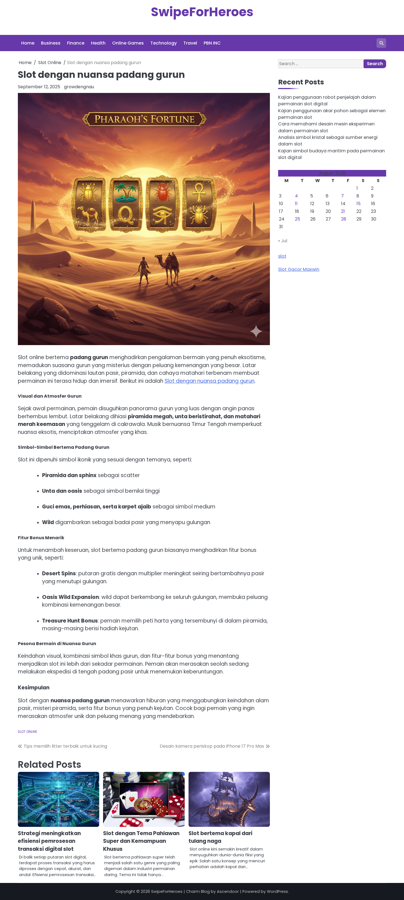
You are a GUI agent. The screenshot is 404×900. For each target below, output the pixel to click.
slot (282, 256)
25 (297, 219)
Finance (75, 43)
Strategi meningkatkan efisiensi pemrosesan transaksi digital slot (49, 841)
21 (343, 211)
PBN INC (212, 43)
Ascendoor (228, 891)
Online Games (128, 43)
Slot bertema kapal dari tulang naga (220, 837)
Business (50, 43)
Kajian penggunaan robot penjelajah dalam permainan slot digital (327, 100)
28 (343, 219)
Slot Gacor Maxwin (298, 269)
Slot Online (27, 732)
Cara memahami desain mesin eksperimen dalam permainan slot (326, 127)
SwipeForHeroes (202, 12)
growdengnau (79, 87)
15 (358, 203)
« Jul (282, 241)
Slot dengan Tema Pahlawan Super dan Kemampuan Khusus (141, 841)
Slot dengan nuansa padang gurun (209, 381)
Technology (163, 43)
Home (27, 43)
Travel (190, 43)
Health (98, 43)
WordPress (277, 891)
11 (296, 203)
